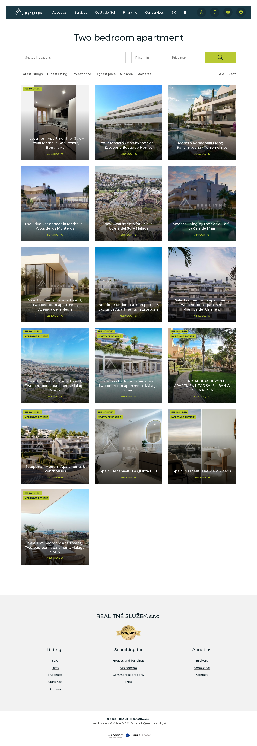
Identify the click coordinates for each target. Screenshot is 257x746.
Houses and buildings (128, 660)
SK (174, 12)
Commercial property (128, 675)
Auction (55, 689)
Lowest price (81, 74)
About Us (59, 12)
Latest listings (32, 74)
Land (128, 682)
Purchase (55, 675)
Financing (130, 12)
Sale (221, 74)
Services (81, 12)
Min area (126, 74)
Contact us (202, 667)
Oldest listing (57, 74)
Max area (144, 74)
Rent (232, 74)
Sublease (55, 682)
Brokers (202, 660)
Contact (202, 675)
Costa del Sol (105, 12)
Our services (154, 12)
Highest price (105, 74)
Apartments (128, 667)
